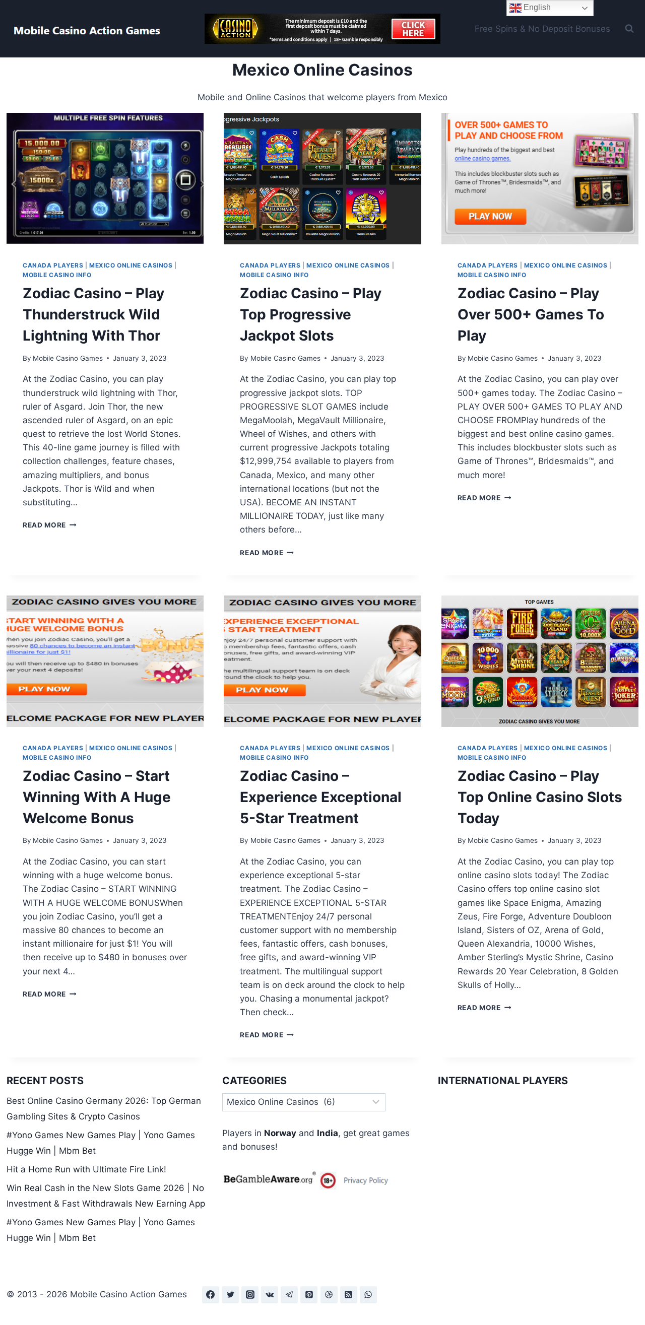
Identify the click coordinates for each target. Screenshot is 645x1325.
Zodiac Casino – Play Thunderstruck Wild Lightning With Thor (93, 314)
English (536, 7)
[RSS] (348, 1294)
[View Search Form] (629, 29)
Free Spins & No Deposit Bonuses (542, 29)
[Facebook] (210, 1294)
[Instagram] (250, 1294)
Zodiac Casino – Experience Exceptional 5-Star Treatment (321, 797)
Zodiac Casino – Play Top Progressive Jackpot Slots (310, 314)
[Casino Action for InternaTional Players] (322, 29)
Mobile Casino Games (68, 358)
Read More (50, 525)
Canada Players (53, 265)
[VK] (269, 1294)
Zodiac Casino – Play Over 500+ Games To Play (531, 314)
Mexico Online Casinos (131, 265)
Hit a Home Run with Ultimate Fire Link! (86, 1169)
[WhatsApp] (368, 1294)
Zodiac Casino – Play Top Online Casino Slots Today (540, 797)
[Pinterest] (308, 1294)
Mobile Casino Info (57, 275)
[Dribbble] (329, 1294)
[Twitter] (230, 1294)
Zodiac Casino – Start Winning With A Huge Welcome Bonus (97, 797)
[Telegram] (289, 1294)
